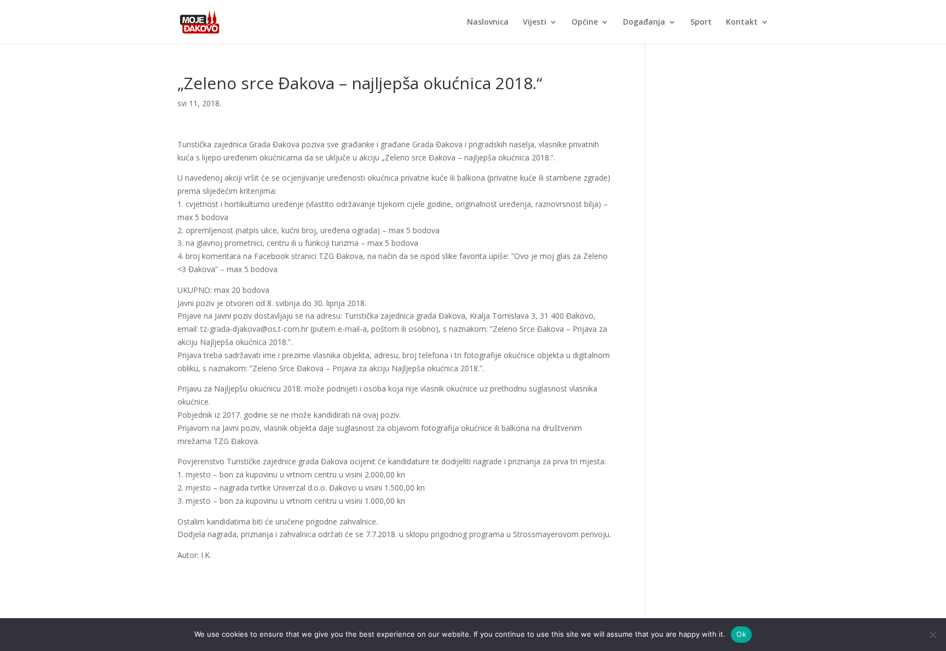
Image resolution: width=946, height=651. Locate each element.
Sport (701, 22)
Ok (741, 634)
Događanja (644, 22)
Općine (585, 22)
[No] (932, 634)
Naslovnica (488, 22)
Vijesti (534, 22)
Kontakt (742, 22)
